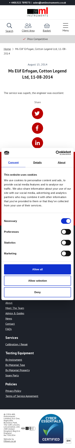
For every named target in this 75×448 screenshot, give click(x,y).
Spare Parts (12, 375)
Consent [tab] (13, 162)
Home (7, 49)
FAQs (8, 329)
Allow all (37, 269)
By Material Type (15, 365)
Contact (10, 323)
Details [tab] (37, 162)
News (8, 318)
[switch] (66, 231)
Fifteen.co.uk (10, 441)
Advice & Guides (14, 313)
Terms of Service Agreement (21, 396)
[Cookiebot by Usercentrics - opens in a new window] (55, 153)
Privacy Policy (13, 390)
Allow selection (37, 280)
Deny (37, 292)
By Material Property (17, 370)
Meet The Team (14, 308)
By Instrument (13, 359)
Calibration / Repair (16, 344)
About (9, 302)
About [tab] (61, 162)
